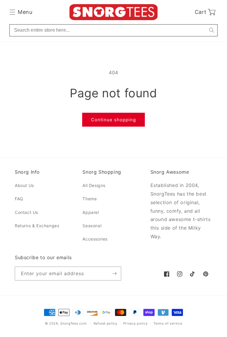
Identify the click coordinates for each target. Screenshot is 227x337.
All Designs (94, 185)
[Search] (211, 30)
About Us (24, 185)
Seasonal (91, 225)
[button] (20, 12)
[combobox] (113, 30)
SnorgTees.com (73, 323)
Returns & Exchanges (37, 225)
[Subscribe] (114, 273)
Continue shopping (113, 119)
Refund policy (105, 323)
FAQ (19, 198)
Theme (89, 198)
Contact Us (26, 212)
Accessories (95, 238)
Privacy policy (135, 323)
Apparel (90, 212)
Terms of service (167, 323)
